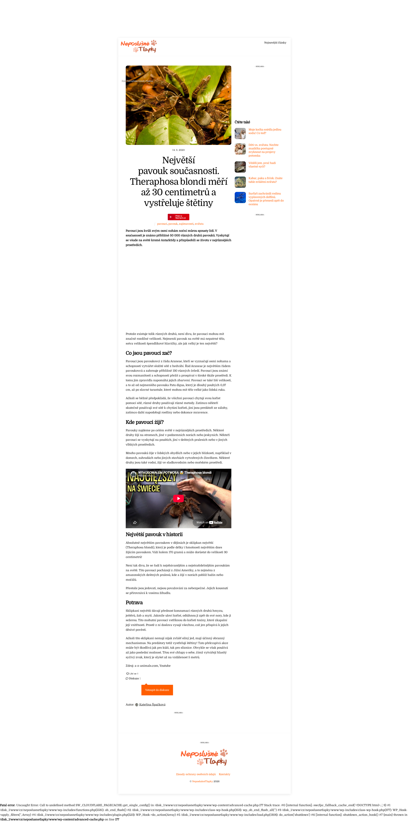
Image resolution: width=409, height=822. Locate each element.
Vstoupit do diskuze (157, 690)
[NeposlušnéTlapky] (139, 51)
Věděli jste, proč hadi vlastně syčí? (262, 165)
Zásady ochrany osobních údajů (196, 774)
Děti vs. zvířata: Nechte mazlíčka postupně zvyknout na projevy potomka (263, 150)
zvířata (199, 223)
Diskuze (134, 678)
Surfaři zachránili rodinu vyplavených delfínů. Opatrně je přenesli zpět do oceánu (266, 199)
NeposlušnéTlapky (202, 781)
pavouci (162, 223)
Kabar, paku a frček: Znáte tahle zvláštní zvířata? (265, 180)
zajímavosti (186, 223)
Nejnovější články (275, 42)
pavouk (173, 223)
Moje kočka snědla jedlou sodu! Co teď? (265, 131)
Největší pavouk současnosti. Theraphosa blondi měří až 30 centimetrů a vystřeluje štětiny (178, 181)
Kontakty (224, 774)
